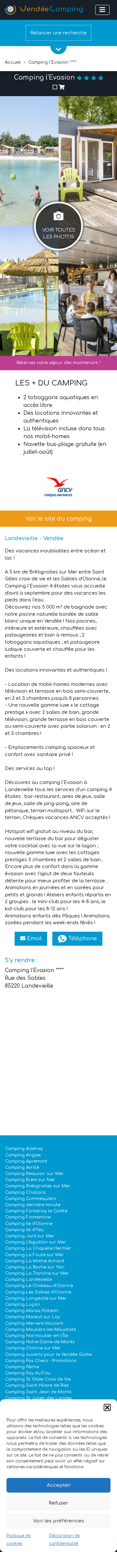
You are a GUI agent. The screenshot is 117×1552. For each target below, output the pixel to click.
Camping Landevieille (28, 1279)
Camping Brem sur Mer (30, 1180)
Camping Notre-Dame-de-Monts (40, 1342)
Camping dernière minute (32, 1205)
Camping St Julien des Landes (38, 1398)
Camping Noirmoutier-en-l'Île (36, 1335)
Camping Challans (25, 1192)
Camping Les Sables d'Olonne (38, 1292)
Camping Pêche (22, 1367)
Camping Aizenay (24, 1148)
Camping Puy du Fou (27, 1373)
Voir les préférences (58, 1521)
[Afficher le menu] (102, 10)
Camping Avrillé (22, 1167)
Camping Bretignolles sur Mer (37, 1186)
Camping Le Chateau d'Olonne (39, 1285)
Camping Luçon (22, 1304)
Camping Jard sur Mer (29, 1236)
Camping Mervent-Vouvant (34, 1323)
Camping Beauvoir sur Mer (34, 1173)
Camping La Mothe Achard (34, 1261)
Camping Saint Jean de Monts (38, 1392)
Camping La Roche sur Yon (34, 1267)
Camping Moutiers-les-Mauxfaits (40, 1329)
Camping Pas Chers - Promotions (40, 1360)
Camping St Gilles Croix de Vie (38, 1379)
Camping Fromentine (28, 1217)
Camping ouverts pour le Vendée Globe (48, 1354)
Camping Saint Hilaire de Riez (37, 1385)
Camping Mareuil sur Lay (32, 1317)
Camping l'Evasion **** (52, 62)
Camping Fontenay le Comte (36, 1211)
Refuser (58, 1503)
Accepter (59, 1485)
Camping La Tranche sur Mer (37, 1273)
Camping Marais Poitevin (31, 1310)
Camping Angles (23, 1155)
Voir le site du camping (58, 518)
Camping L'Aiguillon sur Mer (35, 1242)
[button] (107, 1407)
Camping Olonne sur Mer (33, 1348)
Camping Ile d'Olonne (28, 1223)
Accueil (13, 62)
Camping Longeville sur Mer (36, 1298)
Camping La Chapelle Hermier (38, 1248)
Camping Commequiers (30, 1198)
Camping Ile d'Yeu (24, 1230)
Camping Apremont (26, 1161)
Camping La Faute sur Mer (34, 1255)
